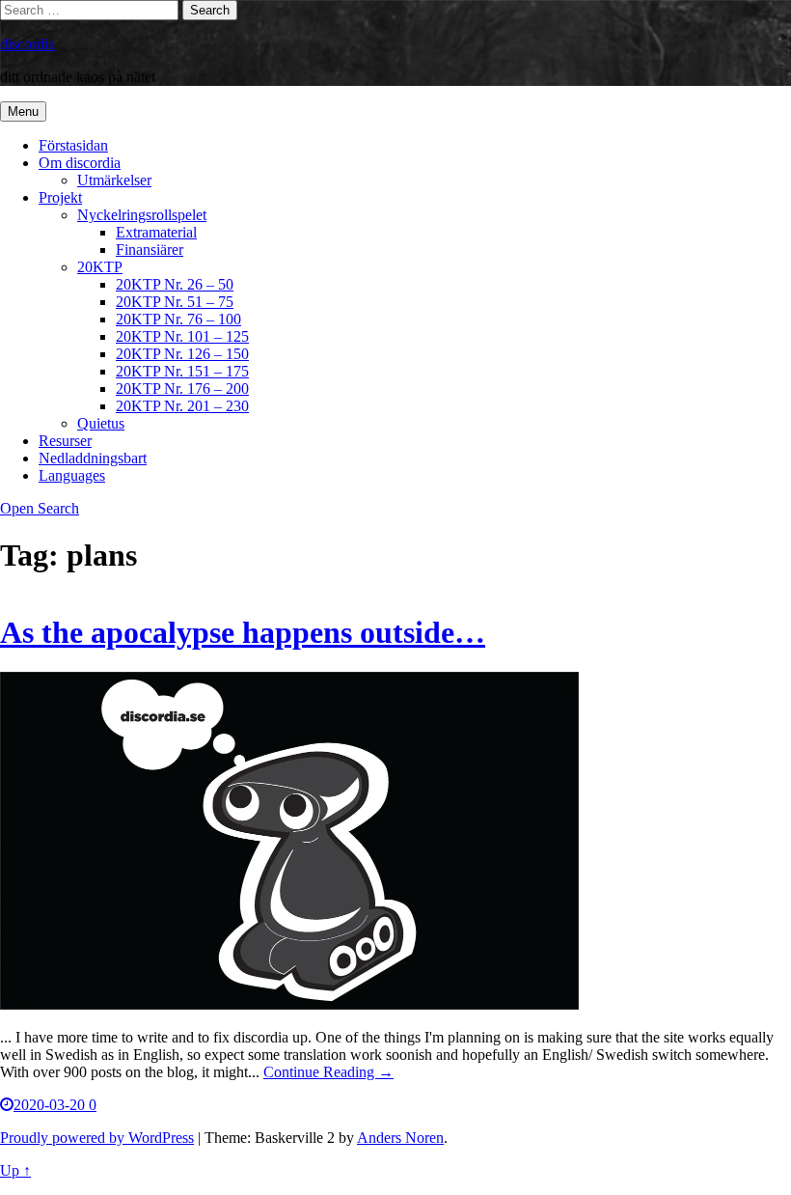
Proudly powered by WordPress (97, 1137)
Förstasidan (73, 145)
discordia (27, 44)
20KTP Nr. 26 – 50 (174, 284)
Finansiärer (149, 249)
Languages (72, 475)
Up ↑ (15, 1170)
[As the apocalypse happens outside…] (289, 1004)
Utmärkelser (114, 180)
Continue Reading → (328, 1072)
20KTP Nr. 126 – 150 (182, 354)
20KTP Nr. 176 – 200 (182, 388)
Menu (23, 111)
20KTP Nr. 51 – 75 (174, 301)
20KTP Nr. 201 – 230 (182, 406)
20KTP (100, 267)
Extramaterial (156, 232)
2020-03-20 (51, 1105)
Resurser (65, 440)
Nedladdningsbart (93, 458)
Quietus (100, 423)
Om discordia (80, 162)
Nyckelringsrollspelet (141, 215)
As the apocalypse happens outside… (242, 632)
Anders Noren (400, 1137)
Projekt (60, 197)
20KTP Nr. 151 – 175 (182, 371)
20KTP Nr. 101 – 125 (182, 336)
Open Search (39, 508)
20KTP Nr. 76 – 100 (178, 319)
